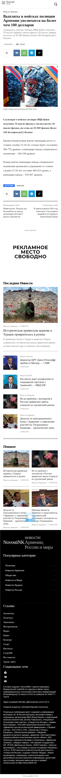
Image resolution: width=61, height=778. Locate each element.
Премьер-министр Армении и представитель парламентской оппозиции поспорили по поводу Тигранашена (44, 515)
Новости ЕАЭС (26, 375)
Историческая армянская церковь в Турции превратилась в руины (15, 474)
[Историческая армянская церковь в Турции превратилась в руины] (30, 305)
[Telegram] (31, 53)
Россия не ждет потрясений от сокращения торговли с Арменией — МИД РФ (37, 382)
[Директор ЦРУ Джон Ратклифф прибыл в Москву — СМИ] (10, 363)
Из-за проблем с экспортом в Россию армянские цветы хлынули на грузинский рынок (37, 401)
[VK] (17, 53)
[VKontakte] (5, 677)
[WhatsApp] (24, 53)
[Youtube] (5, 681)
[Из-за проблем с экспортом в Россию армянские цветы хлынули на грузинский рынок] (10, 401)
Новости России (26, 356)
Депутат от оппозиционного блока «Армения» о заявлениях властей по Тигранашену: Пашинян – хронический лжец (37, 423)
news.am (20, 185)
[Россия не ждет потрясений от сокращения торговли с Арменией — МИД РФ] (10, 382)
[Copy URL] (39, 53)
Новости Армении (10, 12)
